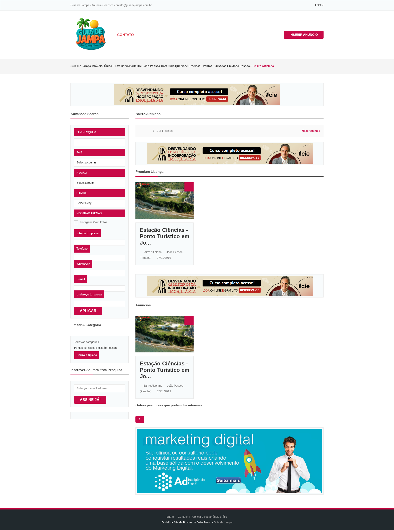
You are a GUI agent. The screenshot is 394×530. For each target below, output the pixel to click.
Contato (125, 35)
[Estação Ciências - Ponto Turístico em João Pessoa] (164, 200)
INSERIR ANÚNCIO (304, 34)
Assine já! (90, 400)
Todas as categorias (86, 342)
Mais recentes (311, 130)
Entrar (170, 516)
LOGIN (319, 5)
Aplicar (88, 311)
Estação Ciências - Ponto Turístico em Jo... (164, 236)
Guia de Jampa (223, 522)
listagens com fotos (93, 222)
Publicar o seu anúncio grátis (209, 516)
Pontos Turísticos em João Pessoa (95, 347)
